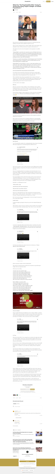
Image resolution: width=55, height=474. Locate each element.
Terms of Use (31, 463)
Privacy (27, 468)
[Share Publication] (45, 1)
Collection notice (32, 468)
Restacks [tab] (18, 403)
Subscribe (48, 1)
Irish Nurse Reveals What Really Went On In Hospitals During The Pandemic (22, 433)
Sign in (52, 1)
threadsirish (16, 9)
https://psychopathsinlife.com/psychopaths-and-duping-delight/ (23, 70)
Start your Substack (25, 470)
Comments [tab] (14, 403)
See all (14, 456)
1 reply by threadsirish (18, 417)
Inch (15, 420)
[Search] (43, 1)
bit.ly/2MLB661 (26, 154)
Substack (23, 472)
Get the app (31, 470)
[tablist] (16, 404)
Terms (29, 468)
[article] (27, 434)
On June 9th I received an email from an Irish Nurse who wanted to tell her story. (23, 435)
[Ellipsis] (41, 411)
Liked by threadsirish (18, 421)
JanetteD (16, 411)
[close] (35, 451)
